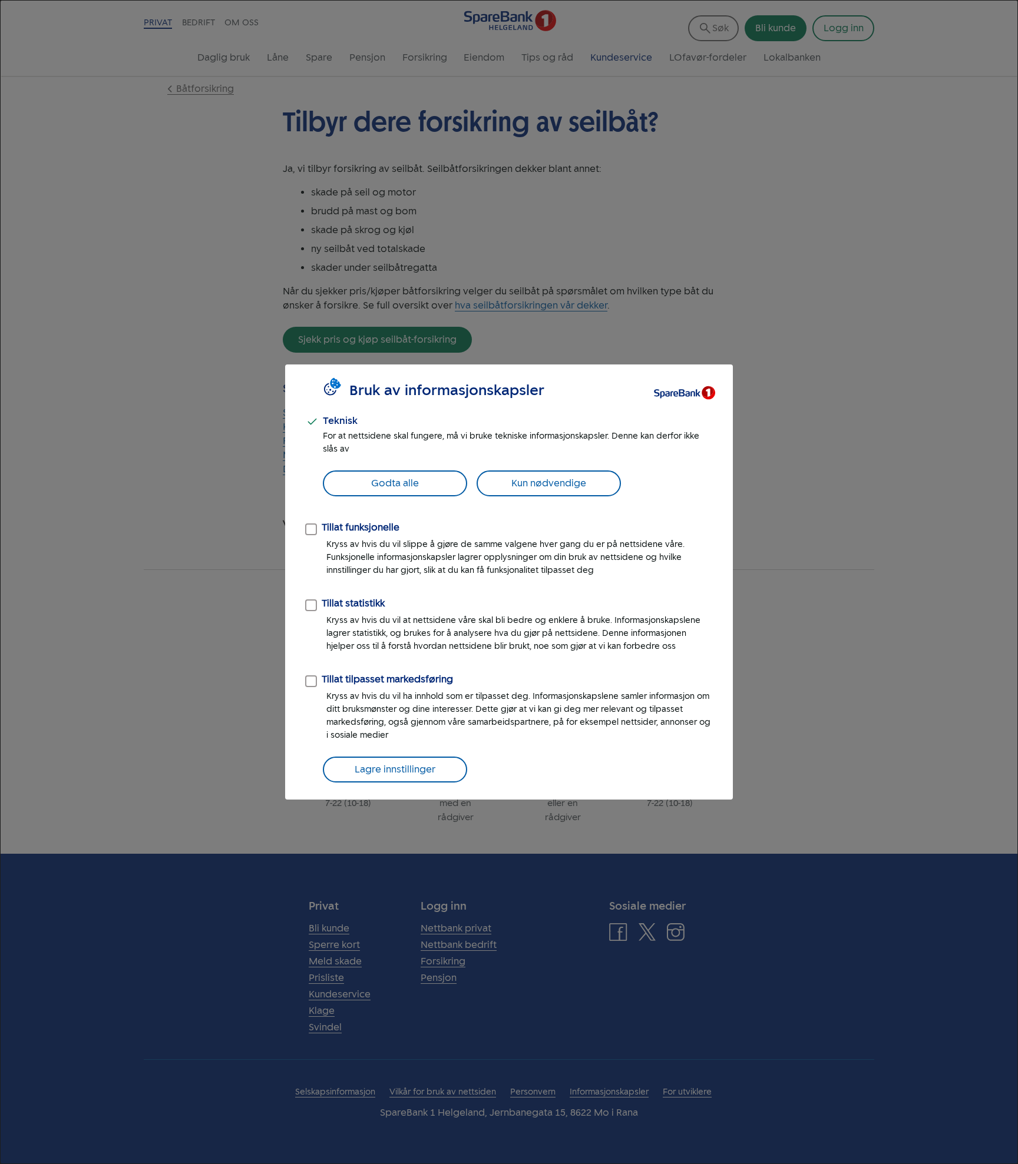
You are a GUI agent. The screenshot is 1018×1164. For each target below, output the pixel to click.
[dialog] (509, 582)
